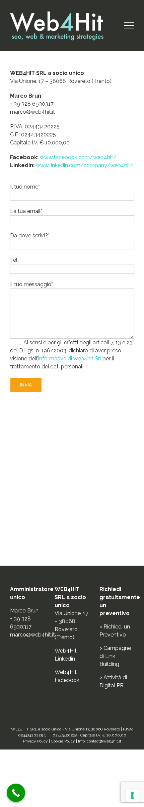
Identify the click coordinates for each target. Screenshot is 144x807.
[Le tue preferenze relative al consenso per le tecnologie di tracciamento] (132, 795)
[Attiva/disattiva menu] (129, 25)
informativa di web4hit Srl (69, 358)
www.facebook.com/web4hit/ (78, 157)
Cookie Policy (63, 741)
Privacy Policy (35, 741)
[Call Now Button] (16, 793)
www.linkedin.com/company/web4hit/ (85, 165)
